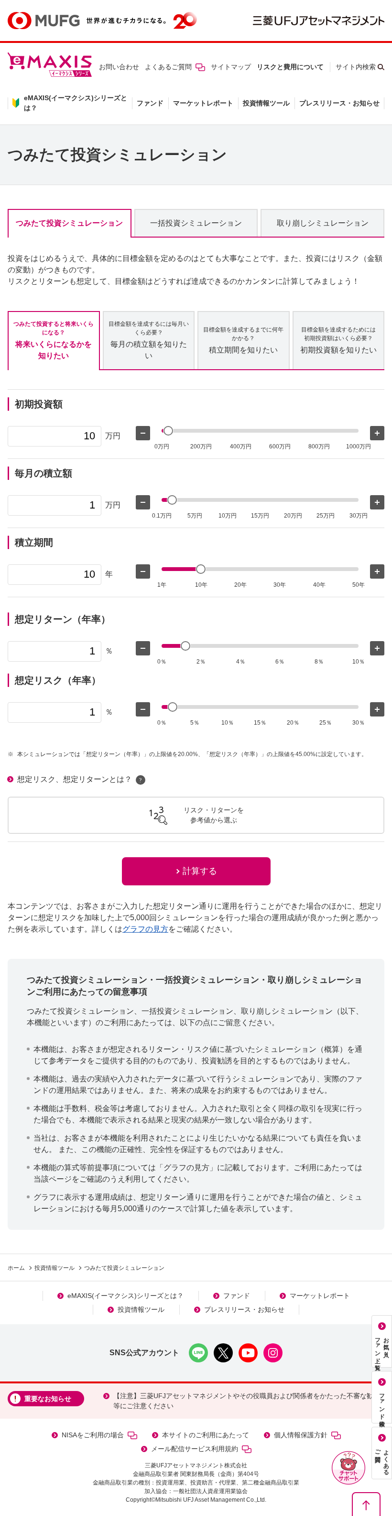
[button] (348, 1468)
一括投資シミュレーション (196, 223)
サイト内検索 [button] (356, 67)
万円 (112, 436)
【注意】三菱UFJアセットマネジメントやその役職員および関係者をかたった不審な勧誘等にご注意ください (246, 1401)
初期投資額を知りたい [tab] (338, 340)
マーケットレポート (203, 103)
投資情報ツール (266, 103)
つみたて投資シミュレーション (69, 223)
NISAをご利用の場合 (93, 1435)
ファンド (150, 103)
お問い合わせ (119, 67)
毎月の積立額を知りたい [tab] (149, 340)
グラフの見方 (145, 929)
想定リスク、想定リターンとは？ (74, 779)
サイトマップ (231, 67)
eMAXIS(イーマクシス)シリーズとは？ (125, 1295)
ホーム (16, 1268)
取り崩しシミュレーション (323, 223)
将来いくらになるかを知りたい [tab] (53, 340)
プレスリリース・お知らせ (339, 103)
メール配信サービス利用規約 (194, 1449)
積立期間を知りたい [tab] (243, 340)
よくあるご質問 (168, 67)
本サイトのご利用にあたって (205, 1435)
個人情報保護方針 (300, 1435)
